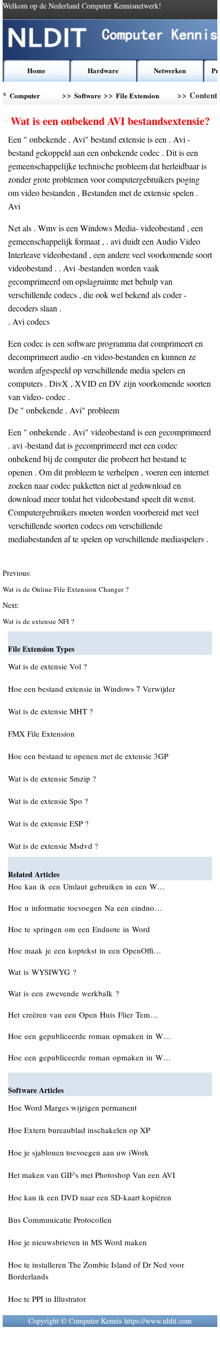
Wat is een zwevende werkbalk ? (65, 993)
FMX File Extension (41, 733)
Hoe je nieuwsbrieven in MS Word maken (77, 1242)
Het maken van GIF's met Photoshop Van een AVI (91, 1174)
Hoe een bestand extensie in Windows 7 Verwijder (91, 688)
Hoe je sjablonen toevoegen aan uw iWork (78, 1152)
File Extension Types (137, 97)
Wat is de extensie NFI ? (39, 621)
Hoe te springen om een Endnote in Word (80, 929)
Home (36, 70)
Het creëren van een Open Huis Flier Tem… (83, 1014)
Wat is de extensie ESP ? (48, 823)
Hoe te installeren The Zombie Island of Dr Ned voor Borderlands (96, 1270)
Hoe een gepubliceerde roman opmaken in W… (89, 1035)
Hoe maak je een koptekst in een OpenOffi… (84, 950)
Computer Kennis (25, 97)
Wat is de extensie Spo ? (48, 800)
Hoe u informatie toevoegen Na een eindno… (85, 907)
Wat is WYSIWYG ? (43, 971)
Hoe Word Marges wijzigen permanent (72, 1107)
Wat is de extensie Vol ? (47, 666)
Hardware (103, 70)
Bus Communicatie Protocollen (60, 1219)
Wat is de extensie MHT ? (50, 711)
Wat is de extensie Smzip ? (52, 778)
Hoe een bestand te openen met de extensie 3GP (88, 756)
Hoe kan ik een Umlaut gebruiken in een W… (86, 886)
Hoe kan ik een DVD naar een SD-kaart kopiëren (89, 1197)
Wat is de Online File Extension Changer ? (67, 589)
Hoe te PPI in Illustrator (47, 1298)
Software (87, 95)
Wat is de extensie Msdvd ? (53, 845)
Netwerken (170, 70)
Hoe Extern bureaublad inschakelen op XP (79, 1129)
